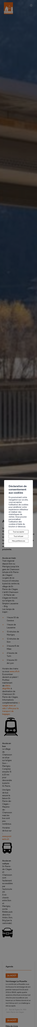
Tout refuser (18, 536)
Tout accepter (18, 532)
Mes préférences (18, 541)
